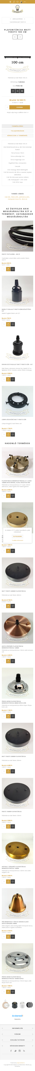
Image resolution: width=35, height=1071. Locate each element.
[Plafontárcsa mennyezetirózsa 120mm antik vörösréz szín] (17, 628)
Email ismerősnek (22, 91)
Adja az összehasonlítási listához (17, 91)
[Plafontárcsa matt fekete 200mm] (17, 572)
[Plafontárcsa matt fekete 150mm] (17, 793)
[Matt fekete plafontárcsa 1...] (15, 37)
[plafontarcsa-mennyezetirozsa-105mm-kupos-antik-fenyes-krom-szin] (17, 958)
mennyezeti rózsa (13, 199)
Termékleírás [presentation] (17, 126)
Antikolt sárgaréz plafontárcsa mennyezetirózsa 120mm (14, 867)
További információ (17, 540)
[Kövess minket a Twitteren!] (15, 1050)
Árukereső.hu (17, 1019)
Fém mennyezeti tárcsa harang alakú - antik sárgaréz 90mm (15, 922)
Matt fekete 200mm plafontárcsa (14, 756)
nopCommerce (21, 1063)
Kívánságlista (17, 2)
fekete (13, 197)
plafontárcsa (23, 197)
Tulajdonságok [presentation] (17, 131)
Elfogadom (17, 536)
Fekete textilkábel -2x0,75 (11, 254)
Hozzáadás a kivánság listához (13, 269)
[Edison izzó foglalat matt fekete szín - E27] (17, 346)
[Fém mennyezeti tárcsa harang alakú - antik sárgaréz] (17, 903)
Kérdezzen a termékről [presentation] (17, 135)
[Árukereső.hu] (17, 1016)
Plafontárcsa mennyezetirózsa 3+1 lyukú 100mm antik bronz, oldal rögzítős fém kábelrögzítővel (17, 482)
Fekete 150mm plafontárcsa (12, 811)
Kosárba (20, 107)
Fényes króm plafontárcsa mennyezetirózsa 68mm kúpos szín (14, 702)
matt (6, 197)
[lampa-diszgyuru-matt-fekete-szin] (17, 401)
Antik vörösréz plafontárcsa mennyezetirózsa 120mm (12, 647)
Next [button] (30, 1004)
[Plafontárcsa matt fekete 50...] (20, 37)
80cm (23, 199)
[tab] (17, 126)
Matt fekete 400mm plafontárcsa (14, 591)
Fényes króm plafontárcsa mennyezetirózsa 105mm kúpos (13, 977)
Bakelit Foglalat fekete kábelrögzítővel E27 (16, 310)
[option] (17, 1004)
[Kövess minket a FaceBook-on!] (11, 1050)
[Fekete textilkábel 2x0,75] (17, 236)
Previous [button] (4, 1004)
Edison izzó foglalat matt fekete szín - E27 (17, 364)
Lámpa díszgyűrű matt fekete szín (14, 419)
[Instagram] (19, 1050)
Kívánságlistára (13, 91)
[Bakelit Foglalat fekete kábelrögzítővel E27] (17, 291)
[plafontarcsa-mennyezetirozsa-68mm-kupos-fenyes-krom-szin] (17, 683)
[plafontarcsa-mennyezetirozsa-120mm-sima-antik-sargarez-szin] (17, 848)
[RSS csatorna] (24, 1050)
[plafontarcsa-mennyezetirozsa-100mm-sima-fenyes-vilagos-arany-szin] (17, 517)
